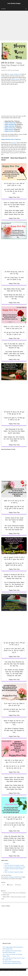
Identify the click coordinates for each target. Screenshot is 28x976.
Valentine (13, 142)
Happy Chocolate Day (10, 124)
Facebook (5, 877)
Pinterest (19, 877)
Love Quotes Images (14, 3)
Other (4, 891)
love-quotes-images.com (13, 74)
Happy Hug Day (9, 129)
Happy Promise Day (10, 127)
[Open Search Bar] (26, 9)
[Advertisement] (14, 26)
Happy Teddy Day (9, 126)
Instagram (11, 877)
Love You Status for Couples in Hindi (14, 865)
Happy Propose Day (10, 122)
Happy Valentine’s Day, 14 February (10, 139)
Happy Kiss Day (9, 131)
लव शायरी (6, 863)
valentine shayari (15, 79)
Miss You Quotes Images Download (14, 872)
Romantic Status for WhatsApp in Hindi (15, 867)
